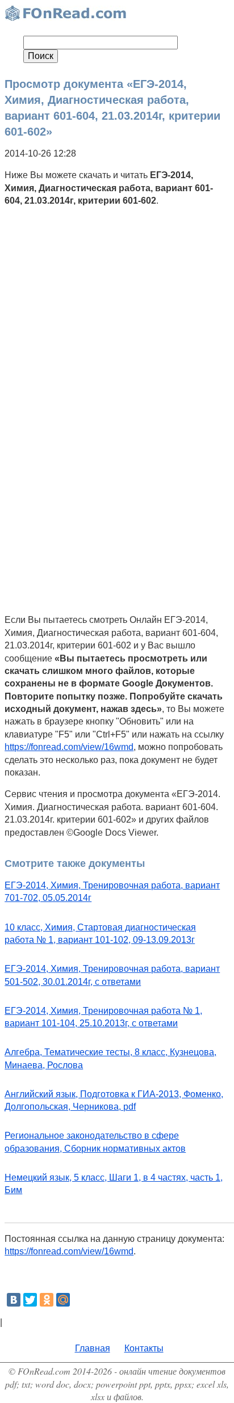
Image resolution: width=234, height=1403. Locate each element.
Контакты (144, 1348)
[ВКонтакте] (13, 1300)
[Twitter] (30, 1300)
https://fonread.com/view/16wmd (69, 747)
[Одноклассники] (46, 1300)
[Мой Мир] (63, 1300)
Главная (92, 1348)
